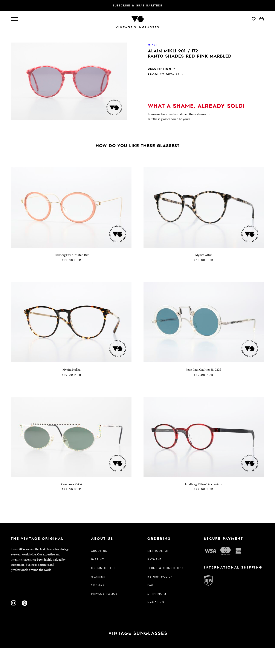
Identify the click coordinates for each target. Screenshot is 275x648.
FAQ (150, 585)
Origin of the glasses (103, 572)
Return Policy (160, 576)
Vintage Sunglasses (137, 27)
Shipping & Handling (157, 598)
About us (99, 550)
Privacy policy (104, 593)
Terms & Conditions (165, 568)
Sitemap (98, 585)
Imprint (97, 559)
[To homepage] (137, 19)
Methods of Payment (158, 555)
